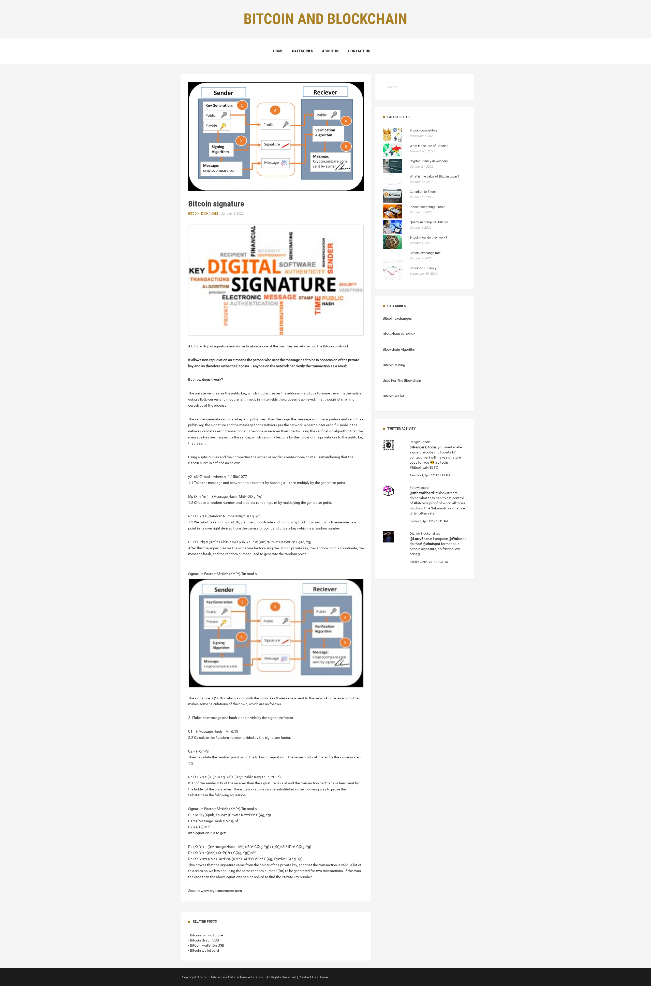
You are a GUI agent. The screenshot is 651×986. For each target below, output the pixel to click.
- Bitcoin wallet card (203, 950)
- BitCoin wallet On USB (206, 945)
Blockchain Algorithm (399, 349)
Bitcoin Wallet (393, 396)
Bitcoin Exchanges (203, 213)
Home (278, 51)
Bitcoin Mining (394, 365)
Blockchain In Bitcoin (399, 334)
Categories (302, 51)
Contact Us (359, 51)
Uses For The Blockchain (402, 380)
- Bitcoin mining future (205, 935)
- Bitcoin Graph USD (203, 940)
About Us (330, 51)
